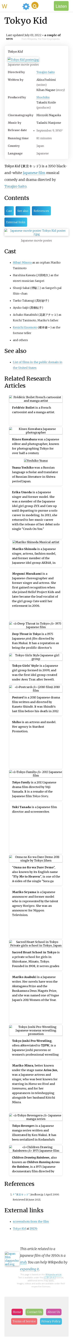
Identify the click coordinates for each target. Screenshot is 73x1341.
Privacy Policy (50, 1321)
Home (17, 1312)
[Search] (34, 5)
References (41, 211)
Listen (61, 6)
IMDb (33, 1228)
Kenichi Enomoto (25, 327)
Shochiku (43, 97)
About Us (53, 1312)
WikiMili (11, 6)
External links (15, 222)
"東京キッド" (22, 1194)
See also (22, 211)
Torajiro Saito (45, 72)
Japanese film (34, 173)
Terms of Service (24, 1321)
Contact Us (34, 1312)
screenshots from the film (31, 1221)
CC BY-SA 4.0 (50, 1277)
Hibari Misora (22, 262)
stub (23, 1262)
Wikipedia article (53, 1274)
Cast (9, 211)
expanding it (29, 1269)
